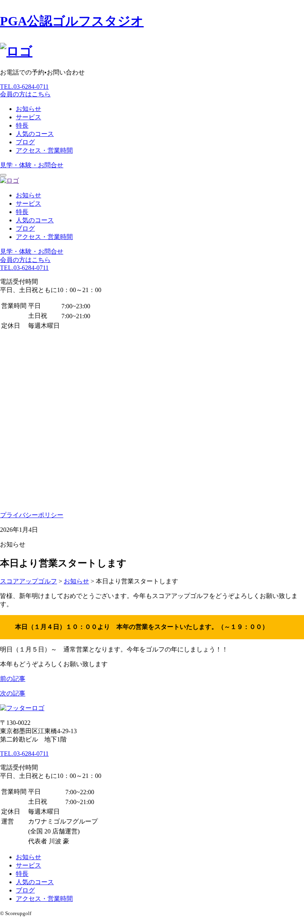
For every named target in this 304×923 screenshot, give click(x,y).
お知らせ (28, 108)
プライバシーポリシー (31, 515)
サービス (28, 117)
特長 (22, 125)
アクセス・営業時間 (44, 150)
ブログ (25, 142)
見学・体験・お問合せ (31, 165)
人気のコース (35, 133)
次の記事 (12, 693)
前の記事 (12, 678)
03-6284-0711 (24, 86)
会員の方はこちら (25, 94)
